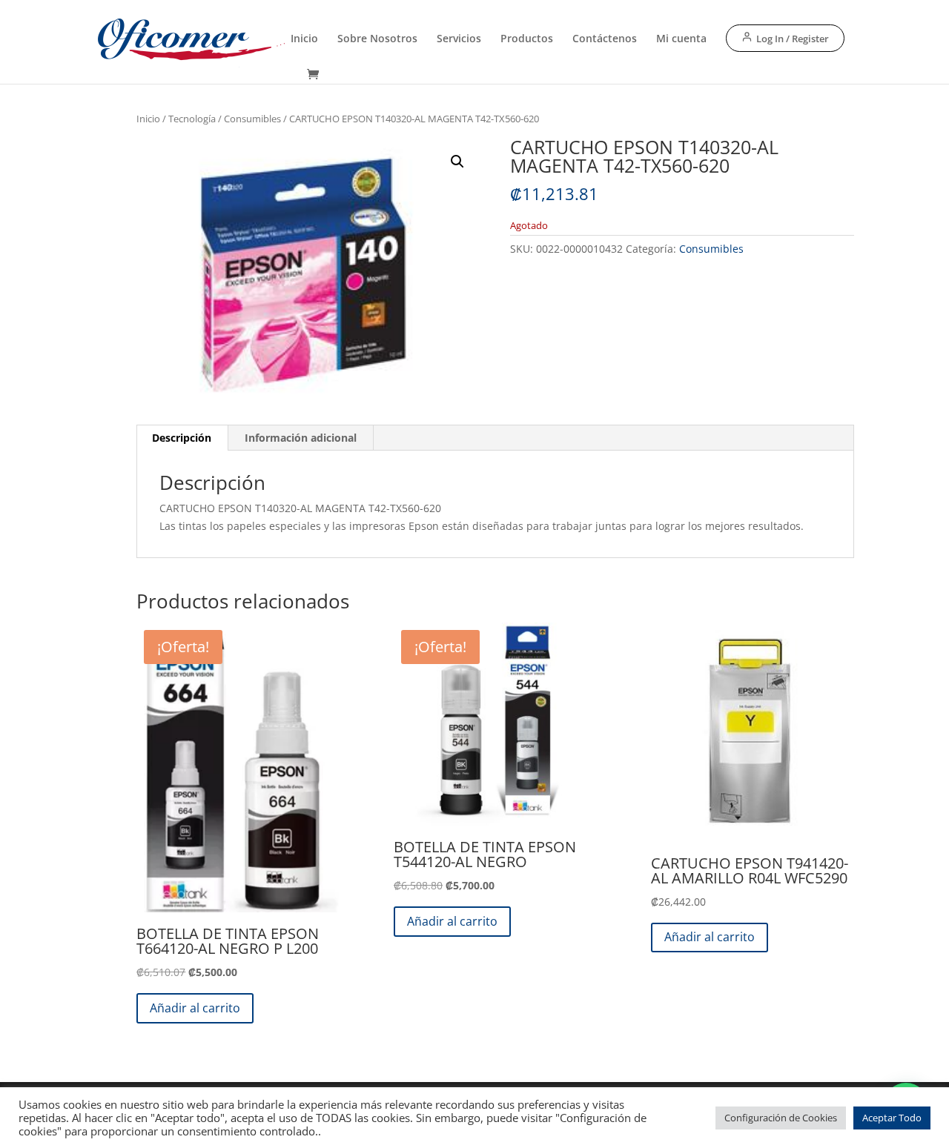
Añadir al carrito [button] (195, 1008)
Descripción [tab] (181, 438)
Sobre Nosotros (377, 39)
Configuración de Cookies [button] (780, 1117)
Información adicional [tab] (301, 438)
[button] (457, 161)
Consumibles (252, 118)
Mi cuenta (681, 39)
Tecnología (192, 118)
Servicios (459, 39)
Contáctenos (604, 39)
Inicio (304, 39)
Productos (526, 39)
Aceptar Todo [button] (892, 1117)
